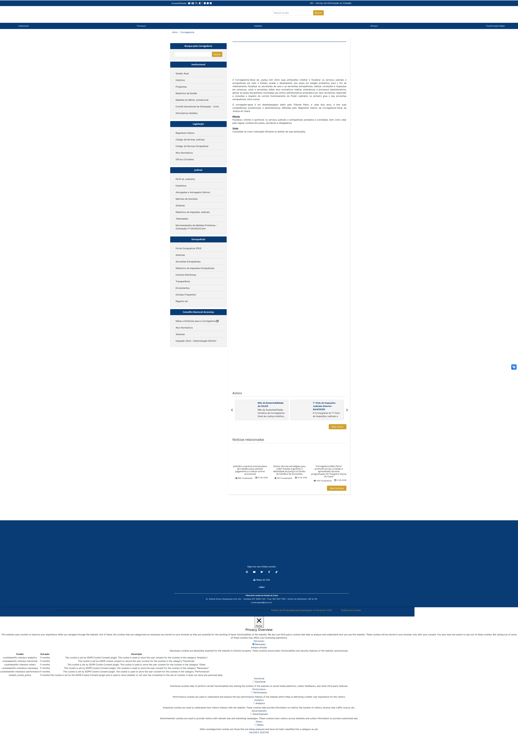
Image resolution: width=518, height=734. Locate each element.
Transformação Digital (495, 26)
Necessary (260, 644)
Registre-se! (182, 301)
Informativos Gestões (186, 113)
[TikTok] (276, 572)
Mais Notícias (337, 488)
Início (175, 32)
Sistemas (180, 205)
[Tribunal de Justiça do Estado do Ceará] (188, 12)
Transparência (183, 281)
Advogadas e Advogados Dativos (193, 192)
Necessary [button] (259, 641)
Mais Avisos (338, 426)
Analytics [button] (259, 700)
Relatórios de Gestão (186, 93)
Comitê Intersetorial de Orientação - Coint (197, 106)
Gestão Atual (182, 73)
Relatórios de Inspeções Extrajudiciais (195, 268)
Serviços (374, 26)
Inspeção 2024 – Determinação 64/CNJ (196, 340)
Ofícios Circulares (185, 159)
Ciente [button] (206, 613)
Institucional (23, 26)
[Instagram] (247, 572)
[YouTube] (254, 572)
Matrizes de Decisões (187, 199)
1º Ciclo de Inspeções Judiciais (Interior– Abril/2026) (324, 406)
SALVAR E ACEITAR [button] (259, 732)
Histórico (180, 80)
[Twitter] (262, 572)
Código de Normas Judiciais (190, 139)
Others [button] (259, 721)
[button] (189, 3)
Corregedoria (187, 32)
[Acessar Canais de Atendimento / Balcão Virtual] (510, 724)
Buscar (318, 12)
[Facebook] (269, 572)
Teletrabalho (182, 218)
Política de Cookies (351, 610)
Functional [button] (259, 678)
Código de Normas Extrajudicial (192, 146)
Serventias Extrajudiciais (188, 261)
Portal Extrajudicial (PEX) (188, 248)
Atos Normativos (184, 152)
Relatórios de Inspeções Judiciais (193, 212)
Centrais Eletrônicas (186, 274)
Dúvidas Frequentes (186, 294)
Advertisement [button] (259, 710)
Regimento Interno (185, 133)
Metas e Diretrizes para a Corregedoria (196, 321)
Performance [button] (259, 689)
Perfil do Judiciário (185, 179)
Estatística (181, 185)
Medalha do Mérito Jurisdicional (192, 100)
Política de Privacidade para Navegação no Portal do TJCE (301, 610)
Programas (181, 86)
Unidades (258, 26)
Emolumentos (183, 288)
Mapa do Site (263, 579)
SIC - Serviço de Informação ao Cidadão (312, 3)
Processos (141, 26)
